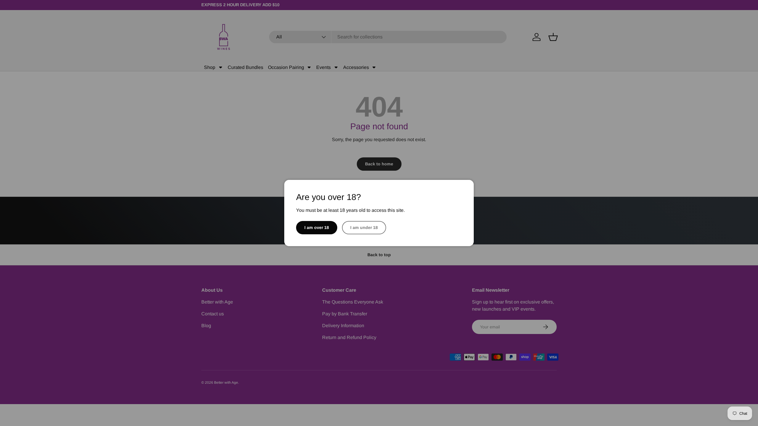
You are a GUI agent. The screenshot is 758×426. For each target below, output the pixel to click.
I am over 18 (316, 227)
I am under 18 (364, 227)
